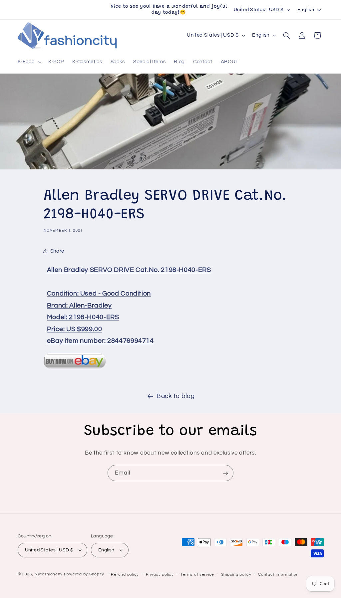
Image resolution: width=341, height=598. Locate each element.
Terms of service (197, 574)
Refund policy (125, 574)
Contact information (278, 574)
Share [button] (57, 251)
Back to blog (176, 396)
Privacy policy (160, 574)
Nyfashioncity (49, 574)
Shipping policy (236, 574)
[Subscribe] (225, 473)
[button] (28, 62)
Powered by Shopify (84, 574)
